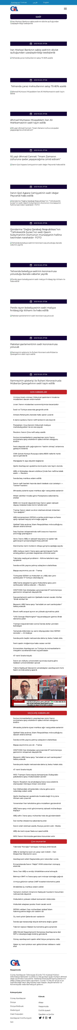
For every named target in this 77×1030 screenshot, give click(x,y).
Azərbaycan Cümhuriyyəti (21, 1018)
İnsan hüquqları (16, 1014)
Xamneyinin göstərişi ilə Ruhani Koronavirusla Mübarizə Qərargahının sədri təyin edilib (35, 382)
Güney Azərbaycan (18, 998)
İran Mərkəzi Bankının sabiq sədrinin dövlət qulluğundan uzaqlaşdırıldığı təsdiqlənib (34, 51)
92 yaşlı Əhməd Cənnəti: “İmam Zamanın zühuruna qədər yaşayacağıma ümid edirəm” (35, 158)
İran (11, 1022)
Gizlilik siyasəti (44, 1010)
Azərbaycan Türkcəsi (19, 2)
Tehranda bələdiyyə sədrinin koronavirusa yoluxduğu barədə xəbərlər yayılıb (33, 272)
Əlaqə (40, 1002)
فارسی (35, 2)
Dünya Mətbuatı (17, 1006)
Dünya (13, 1002)
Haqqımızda (43, 1006)
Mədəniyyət (15, 1010)
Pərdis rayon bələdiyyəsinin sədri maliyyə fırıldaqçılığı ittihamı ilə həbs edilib (33, 309)
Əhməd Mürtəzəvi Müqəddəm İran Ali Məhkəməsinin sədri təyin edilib (31, 121)
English (46, 2)
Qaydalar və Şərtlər (46, 1014)
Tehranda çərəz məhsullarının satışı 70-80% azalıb (38, 86)
